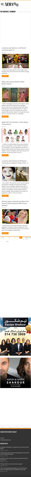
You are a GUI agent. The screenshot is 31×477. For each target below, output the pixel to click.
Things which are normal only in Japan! (11, 464)
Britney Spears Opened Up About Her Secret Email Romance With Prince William (15, 203)
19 (17, 237)
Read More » (5, 76)
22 (27, 239)
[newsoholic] (10, 4)
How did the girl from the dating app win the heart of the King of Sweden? (14, 453)
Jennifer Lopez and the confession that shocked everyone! (14, 459)
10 (9, 237)
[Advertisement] (15, 30)
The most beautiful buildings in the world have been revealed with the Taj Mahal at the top (13, 468)
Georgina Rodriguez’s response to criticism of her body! (14, 447)
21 (24, 239)
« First (2, 237)
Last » (7, 241)
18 (14, 237)
